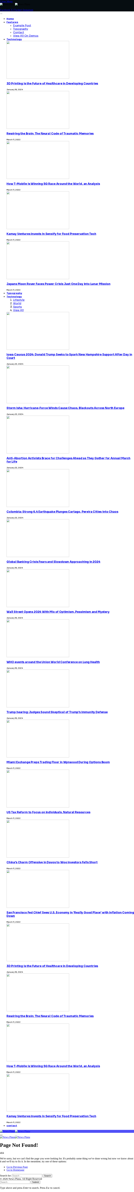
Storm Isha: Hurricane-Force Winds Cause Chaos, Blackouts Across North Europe (65, 408)
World (17, 303)
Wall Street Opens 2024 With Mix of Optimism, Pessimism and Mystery (58, 612)
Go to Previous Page (17, 1167)
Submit (35, 1182)
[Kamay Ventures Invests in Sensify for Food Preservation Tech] (38, 1149)
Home (10, 18)
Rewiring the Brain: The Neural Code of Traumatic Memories (50, 133)
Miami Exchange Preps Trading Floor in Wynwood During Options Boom (58, 762)
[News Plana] (15, 1131)
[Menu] (1, 13)
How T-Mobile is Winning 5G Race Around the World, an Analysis (53, 184)
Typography (20, 29)
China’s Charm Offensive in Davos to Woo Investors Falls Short (52, 862)
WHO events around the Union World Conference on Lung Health (53, 662)
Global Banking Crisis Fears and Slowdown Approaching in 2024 (53, 562)
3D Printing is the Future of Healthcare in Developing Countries (52, 83)
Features (12, 22)
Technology (14, 39)
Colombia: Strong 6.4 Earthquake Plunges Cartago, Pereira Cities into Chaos (62, 511)
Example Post (22, 25)
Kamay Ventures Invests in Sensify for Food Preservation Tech (51, 234)
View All (18, 310)
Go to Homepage (15, 1170)
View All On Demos (25, 36)
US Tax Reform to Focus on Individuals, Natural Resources (48, 812)
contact (12, 1125)
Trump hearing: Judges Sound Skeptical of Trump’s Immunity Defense (57, 712)
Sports (17, 307)
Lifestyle (19, 300)
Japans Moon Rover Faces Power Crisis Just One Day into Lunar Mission (58, 284)
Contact (18, 32)
